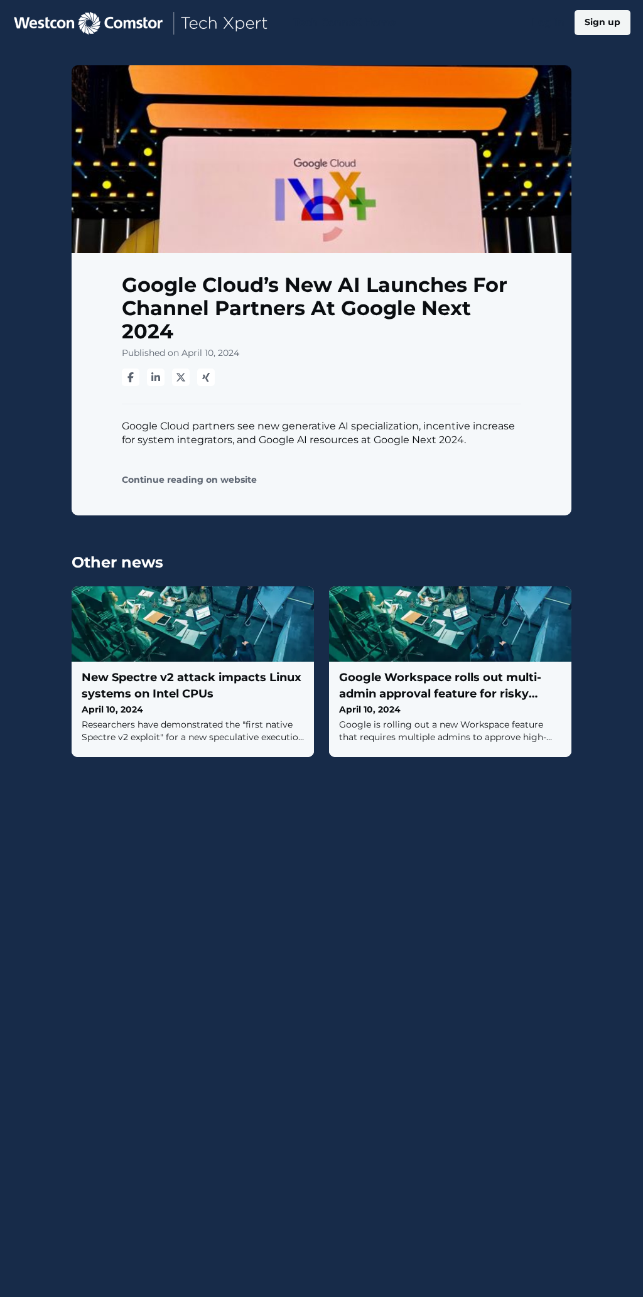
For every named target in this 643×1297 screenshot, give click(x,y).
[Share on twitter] (181, 377)
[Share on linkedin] (156, 377)
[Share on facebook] (130, 377)
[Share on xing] (206, 377)
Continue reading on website (189, 480)
